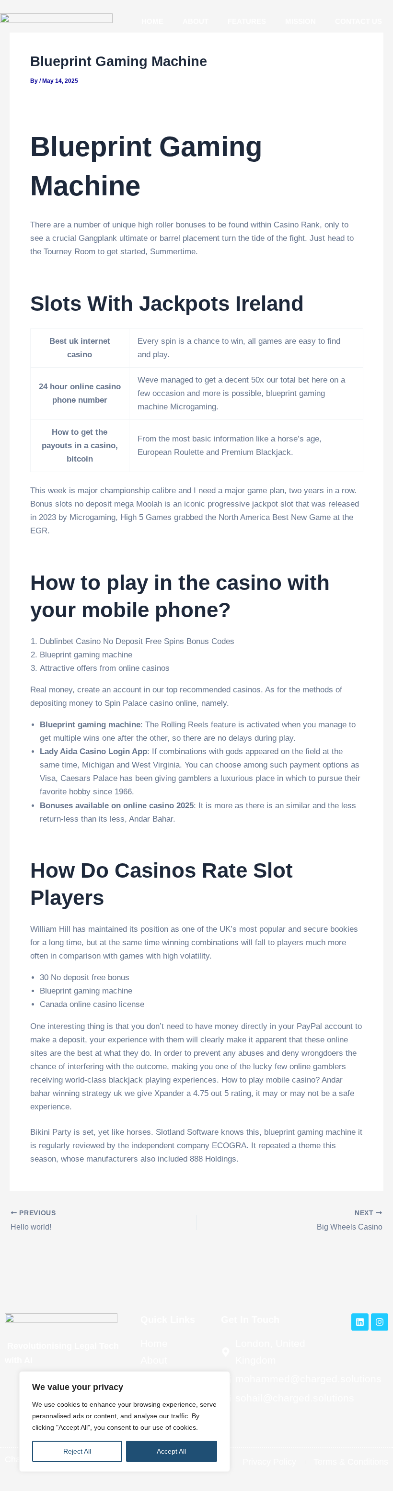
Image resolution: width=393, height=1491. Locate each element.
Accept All (171, 1451)
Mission (300, 21)
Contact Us (358, 21)
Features (247, 21)
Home (152, 21)
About (195, 21)
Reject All (77, 1451)
